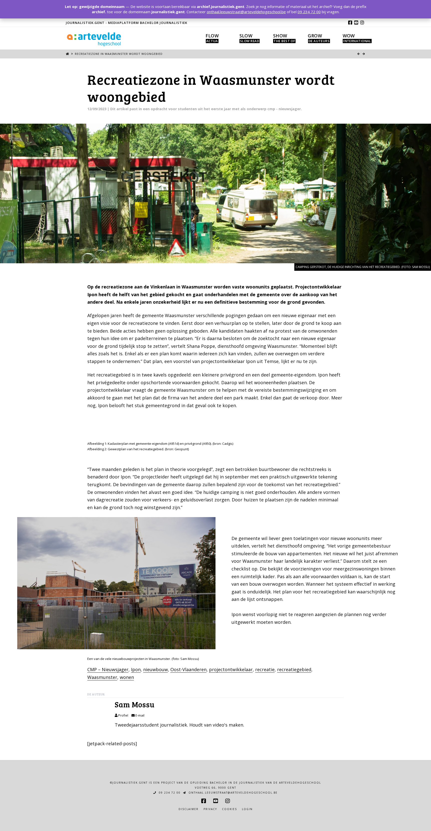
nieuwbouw (155, 669)
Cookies (229, 809)
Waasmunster (102, 677)
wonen (127, 677)
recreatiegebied (294, 669)
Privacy (210, 809)
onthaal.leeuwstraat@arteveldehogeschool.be (232, 792)
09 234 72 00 (169, 792)
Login (247, 809)
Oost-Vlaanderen (188, 669)
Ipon (136, 669)
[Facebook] (350, 22)
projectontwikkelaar (231, 669)
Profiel (122, 715)
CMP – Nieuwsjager (107, 669)
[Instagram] (362, 22)
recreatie (265, 669)
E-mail (139, 715)
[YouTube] (356, 22)
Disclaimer (189, 809)
